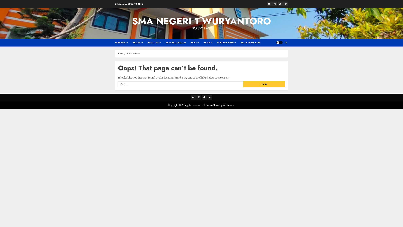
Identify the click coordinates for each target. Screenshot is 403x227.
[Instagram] (274, 4)
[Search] (286, 43)
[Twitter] (285, 4)
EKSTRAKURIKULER (176, 42)
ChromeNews (211, 105)
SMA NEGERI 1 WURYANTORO (201, 21)
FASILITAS (153, 42)
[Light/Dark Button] (279, 42)
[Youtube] (269, 4)
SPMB (207, 42)
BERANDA (120, 42)
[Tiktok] (280, 4)
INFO (194, 42)
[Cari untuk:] (180, 84)
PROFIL (137, 42)
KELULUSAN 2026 (250, 42)
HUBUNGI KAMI (225, 42)
